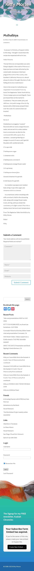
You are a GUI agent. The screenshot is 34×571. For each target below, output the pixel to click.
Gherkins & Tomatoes (10, 424)
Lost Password (8, 473)
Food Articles (22, 40)
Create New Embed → (17, 547)
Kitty (6, 40)
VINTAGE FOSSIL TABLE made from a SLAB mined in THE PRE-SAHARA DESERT (16, 339)
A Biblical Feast (14, 390)
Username (6, 446)
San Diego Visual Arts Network (13, 434)
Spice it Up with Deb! (10, 437)
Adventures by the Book (11, 405)
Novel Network (8, 408)
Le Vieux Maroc (8, 427)
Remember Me (10, 463)
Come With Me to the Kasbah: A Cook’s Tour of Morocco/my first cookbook (16, 360)
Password (6, 455)
